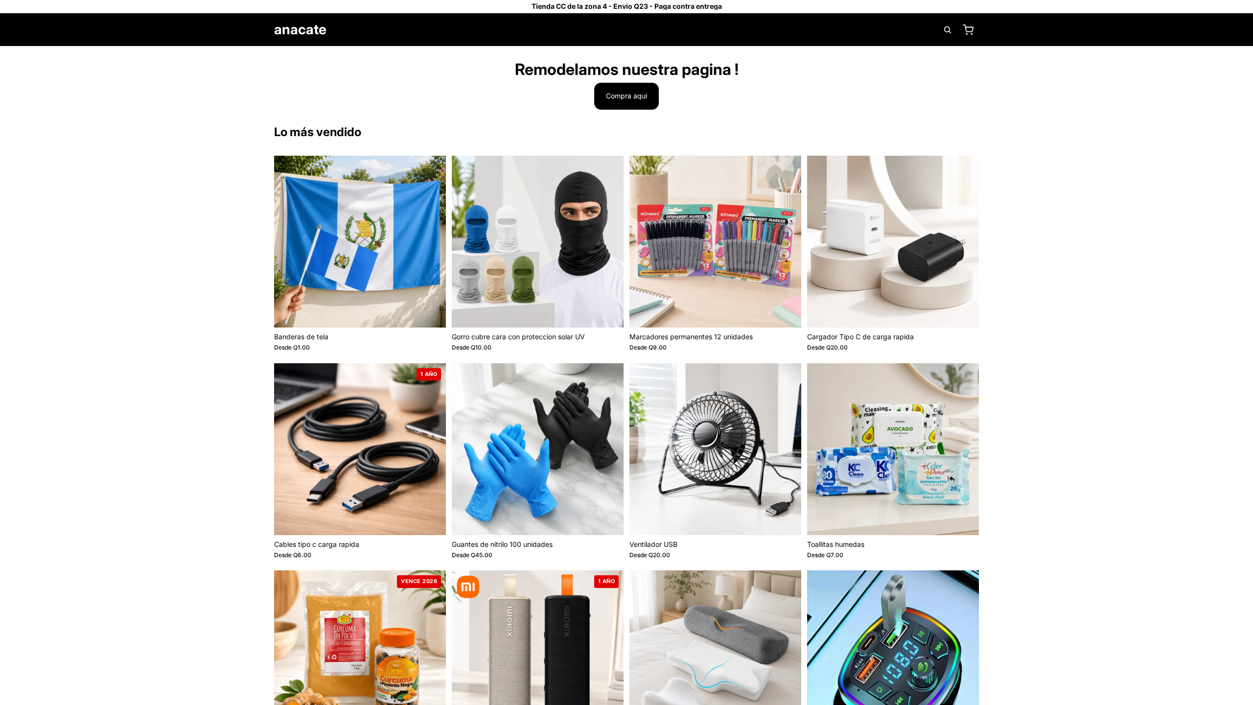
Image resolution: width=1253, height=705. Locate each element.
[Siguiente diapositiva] (431, 241)
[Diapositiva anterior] (288, 241)
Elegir (439, 312)
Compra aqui (626, 96)
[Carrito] (968, 30)
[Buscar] (947, 30)
